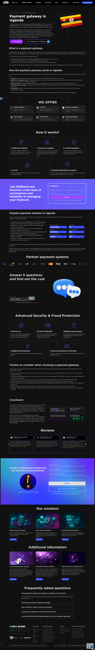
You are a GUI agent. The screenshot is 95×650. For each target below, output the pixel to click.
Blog (56, 2)
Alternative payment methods (45, 566)
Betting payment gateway (18, 530)
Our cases (48, 2)
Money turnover (13, 296)
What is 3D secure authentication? (72, 566)
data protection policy (76, 200)
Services (62, 626)
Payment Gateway (26, 2)
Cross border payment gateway (19, 566)
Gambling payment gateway (70, 530)
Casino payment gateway (43, 530)
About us (14, 2)
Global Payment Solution (78, 626)
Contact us (65, 2)
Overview (38, 2)
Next (32, 298)
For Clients (76, 2)
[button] (9, 444)
